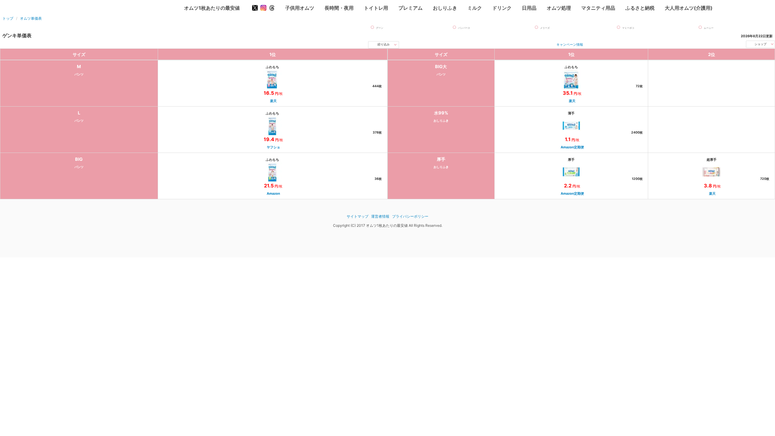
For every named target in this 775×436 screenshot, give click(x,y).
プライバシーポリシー (410, 216)
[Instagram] (263, 8)
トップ (7, 18)
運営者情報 (380, 216)
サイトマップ (357, 216)
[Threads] (272, 8)
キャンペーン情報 (569, 44)
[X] (255, 8)
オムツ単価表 (31, 18)
